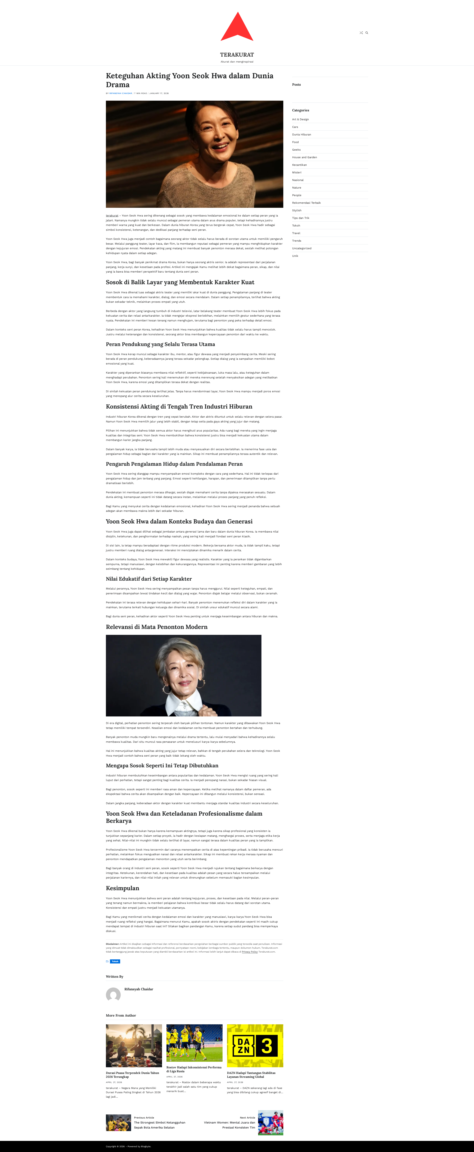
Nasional (298, 180)
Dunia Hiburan (301, 134)
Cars (295, 127)
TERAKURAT (237, 54)
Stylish (296, 210)
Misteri (296, 172)
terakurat (112, 215)
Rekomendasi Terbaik (306, 202)
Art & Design (300, 119)
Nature (296, 187)
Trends (296, 240)
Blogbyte (146, 1146)
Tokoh (115, 961)
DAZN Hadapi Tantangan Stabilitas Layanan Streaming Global (251, 1075)
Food (295, 142)
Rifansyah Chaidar (120, 93)
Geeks (296, 149)
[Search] (366, 32)
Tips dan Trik (300, 218)
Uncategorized (301, 248)
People (296, 195)
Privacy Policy (250, 951)
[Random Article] (361, 32)
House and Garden (304, 157)
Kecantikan (299, 165)
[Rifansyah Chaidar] (113, 995)
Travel (296, 233)
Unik (295, 256)
